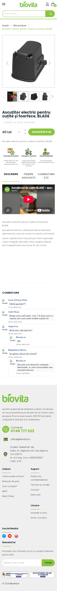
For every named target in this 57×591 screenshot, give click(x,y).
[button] (49, 63)
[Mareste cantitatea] (25, 130)
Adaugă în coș (41, 132)
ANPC (5, 491)
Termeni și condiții (40, 484)
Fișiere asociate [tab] (28, 175)
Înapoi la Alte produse (18, 122)
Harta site (35, 494)
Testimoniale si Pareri (13, 476)
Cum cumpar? (9, 486)
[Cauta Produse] (50, 13)
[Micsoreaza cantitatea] (25, 133)
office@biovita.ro (20, 439)
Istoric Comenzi (39, 517)
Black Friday (8, 496)
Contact (35, 489)
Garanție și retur (39, 512)
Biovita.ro (14, 583)
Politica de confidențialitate (39, 478)
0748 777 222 (22, 430)
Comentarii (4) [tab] (46, 175)
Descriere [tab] (11, 174)
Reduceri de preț (10, 481)
